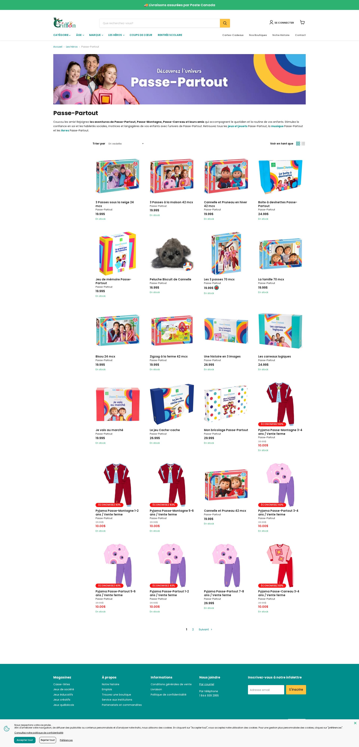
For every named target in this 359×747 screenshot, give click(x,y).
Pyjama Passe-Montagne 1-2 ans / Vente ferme (117, 512)
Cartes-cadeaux (232, 35)
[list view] (303, 143)
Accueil (57, 46)
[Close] (355, 723)
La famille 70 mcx (271, 279)
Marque (95, 35)
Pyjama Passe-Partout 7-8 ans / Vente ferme (224, 593)
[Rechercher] (225, 23)
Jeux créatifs (61, 700)
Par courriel (206, 684)
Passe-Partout (104, 209)
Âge (79, 35)
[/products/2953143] (226, 330)
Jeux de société (63, 689)
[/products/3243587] (226, 565)
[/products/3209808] (172, 176)
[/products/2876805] (172, 253)
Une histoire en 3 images (222, 356)
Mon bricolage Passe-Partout (226, 430)
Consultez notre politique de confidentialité (38, 732)
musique (277, 126)
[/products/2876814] (118, 330)
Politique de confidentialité (168, 694)
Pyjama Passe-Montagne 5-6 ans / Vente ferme (172, 512)
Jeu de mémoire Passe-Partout (113, 281)
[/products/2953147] (118, 404)
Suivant (204, 629)
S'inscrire (296, 689)
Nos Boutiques (258, 35)
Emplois (107, 689)
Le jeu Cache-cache (165, 430)
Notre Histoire (280, 35)
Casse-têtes (61, 684)
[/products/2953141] (280, 330)
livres (65, 130)
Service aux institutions (117, 700)
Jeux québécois (63, 705)
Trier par (99, 143)
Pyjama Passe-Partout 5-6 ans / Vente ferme (116, 593)
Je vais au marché (109, 430)
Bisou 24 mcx (105, 356)
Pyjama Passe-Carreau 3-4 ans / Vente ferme (278, 593)
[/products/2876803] (118, 253)
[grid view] (298, 143)
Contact (300, 35)
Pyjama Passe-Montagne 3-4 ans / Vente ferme (280, 432)
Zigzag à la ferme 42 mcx (169, 356)
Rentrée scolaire (170, 35)
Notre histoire (110, 684)
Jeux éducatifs (63, 694)
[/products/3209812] (172, 404)
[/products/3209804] (118, 176)
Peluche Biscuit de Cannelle (170, 279)
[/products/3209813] (226, 404)
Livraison (156, 689)
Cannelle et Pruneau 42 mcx (225, 511)
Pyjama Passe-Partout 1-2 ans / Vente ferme (169, 593)
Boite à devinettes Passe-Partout (277, 204)
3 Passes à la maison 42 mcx (171, 202)
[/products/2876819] (172, 330)
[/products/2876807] (280, 253)
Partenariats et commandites (122, 705)
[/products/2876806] (226, 253)
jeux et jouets (237, 126)
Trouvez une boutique (116, 694)
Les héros (115, 35)
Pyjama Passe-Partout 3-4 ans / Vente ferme (278, 512)
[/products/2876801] (280, 176)
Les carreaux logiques (274, 356)
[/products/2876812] (226, 485)
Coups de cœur (141, 35)
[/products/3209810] (226, 176)
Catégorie (61, 35)
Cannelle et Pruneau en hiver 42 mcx (225, 204)
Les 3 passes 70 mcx (219, 279)
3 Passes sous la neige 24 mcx (115, 204)
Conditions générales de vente (171, 684)
